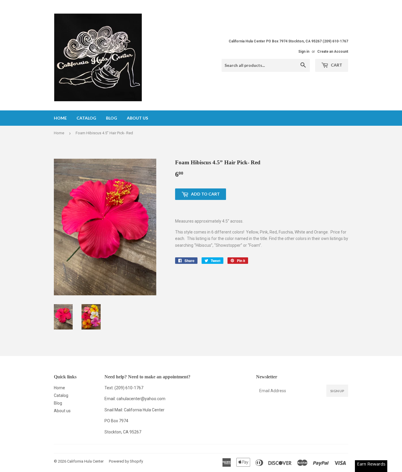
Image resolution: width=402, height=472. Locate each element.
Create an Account (332, 51)
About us (137, 117)
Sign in (303, 51)
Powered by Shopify (126, 461)
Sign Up (337, 391)
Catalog (86, 117)
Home (60, 117)
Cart (336, 64)
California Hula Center (85, 461)
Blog (111, 117)
